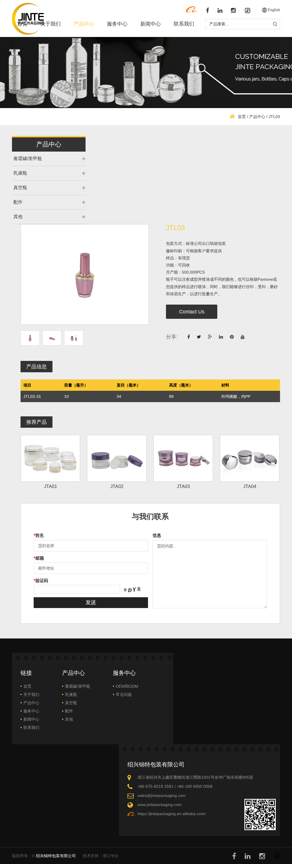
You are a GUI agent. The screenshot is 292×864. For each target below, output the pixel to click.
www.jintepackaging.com (159, 804)
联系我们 (184, 24)
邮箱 (39, 558)
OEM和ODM (127, 686)
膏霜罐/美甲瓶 (27, 158)
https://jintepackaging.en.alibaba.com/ (171, 813)
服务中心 (117, 24)
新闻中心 (150, 24)
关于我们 (50, 24)
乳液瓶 (20, 173)
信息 (157, 535)
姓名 (39, 535)
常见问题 (124, 694)
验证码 (41, 580)
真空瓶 (20, 187)
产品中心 (84, 24)
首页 (22, 24)
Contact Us (191, 312)
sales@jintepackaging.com (161, 795)
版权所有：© (44, 855)
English (274, 10)
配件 (18, 202)
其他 (18, 216)
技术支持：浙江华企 (101, 855)
